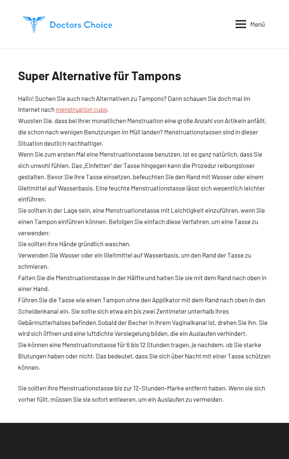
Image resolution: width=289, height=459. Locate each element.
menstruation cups (81, 109)
